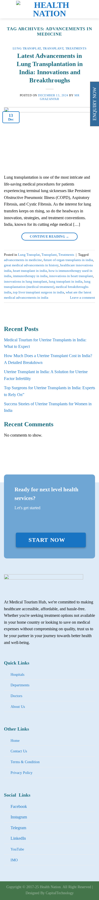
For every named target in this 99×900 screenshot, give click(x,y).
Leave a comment (82, 297)
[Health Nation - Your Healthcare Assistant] (49, 9)
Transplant (53, 48)
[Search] (93, 9)
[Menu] (7, 9)
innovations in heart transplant (71, 276)
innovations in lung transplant (25, 281)
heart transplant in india (30, 271)
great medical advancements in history (31, 265)
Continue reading (49, 236)
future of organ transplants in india (68, 260)
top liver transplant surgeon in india (38, 292)
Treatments (76, 48)
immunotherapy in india (30, 276)
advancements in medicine (23, 260)
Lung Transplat (27, 48)
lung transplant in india (65, 281)
